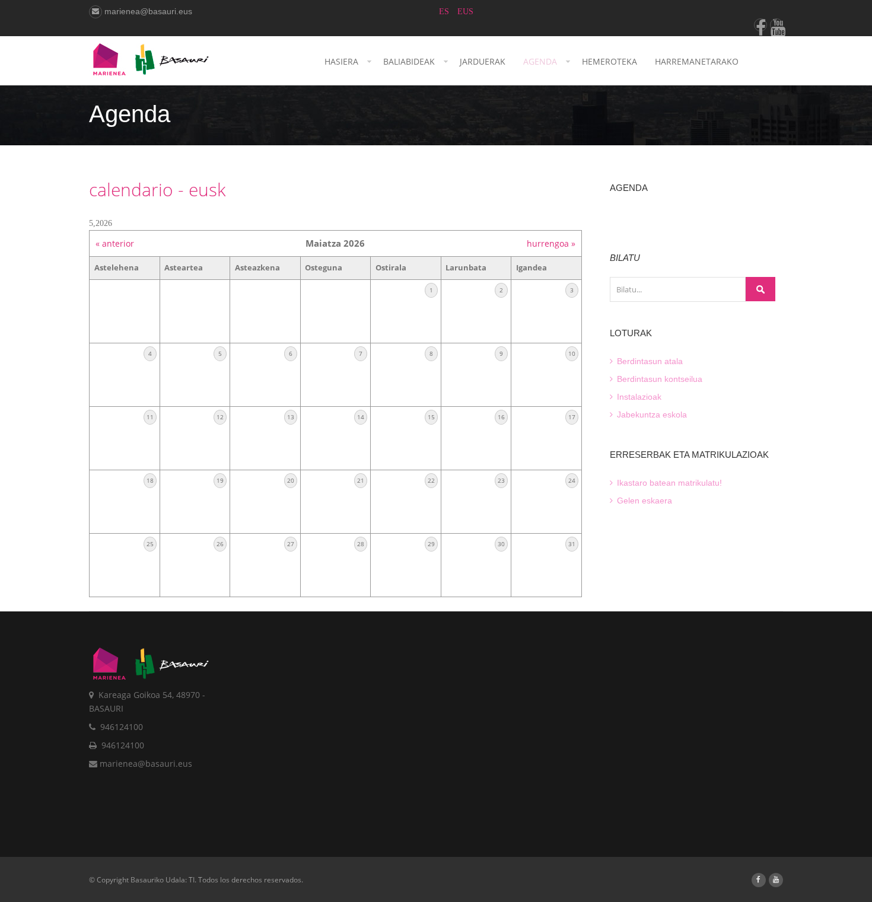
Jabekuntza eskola (651, 414)
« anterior (115, 243)
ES (445, 11)
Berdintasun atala (649, 361)
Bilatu (760, 289)
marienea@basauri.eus (147, 11)
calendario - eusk (157, 189)
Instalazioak (638, 396)
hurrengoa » (551, 243)
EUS (465, 11)
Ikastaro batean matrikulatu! (668, 482)
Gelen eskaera (643, 500)
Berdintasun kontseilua (658, 379)
